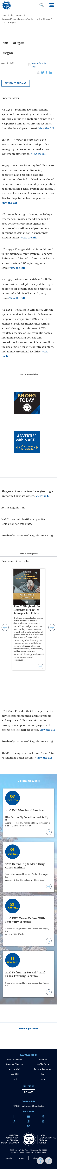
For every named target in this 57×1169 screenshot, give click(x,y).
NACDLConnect (14, 1059)
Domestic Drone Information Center (17, 18)
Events (14, 1078)
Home (4, 15)
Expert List (14, 1074)
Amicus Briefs (14, 1069)
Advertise (42, 1059)
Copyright (8, 1158)
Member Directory (14, 1064)
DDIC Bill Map (43, 18)
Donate (28, 1092)
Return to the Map (15, 83)
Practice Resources (42, 1069)
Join (42, 1074)
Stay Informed (17, 15)
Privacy (21, 1158)
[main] (28, 524)
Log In (42, 1078)
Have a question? (28, 1028)
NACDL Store (43, 1064)
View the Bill (46, 128)
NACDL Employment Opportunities (28, 1105)
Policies (35, 1158)
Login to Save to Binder (38, 65)
